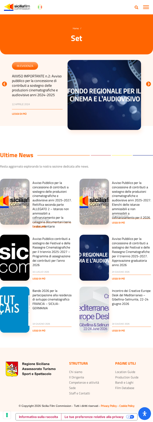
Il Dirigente (76, 377)
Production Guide (126, 377)
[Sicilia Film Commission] (17, 7)
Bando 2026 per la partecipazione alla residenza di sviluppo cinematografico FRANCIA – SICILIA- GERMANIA (52, 299)
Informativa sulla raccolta (38, 417)
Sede (72, 387)
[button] (136, 7)
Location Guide (125, 371)
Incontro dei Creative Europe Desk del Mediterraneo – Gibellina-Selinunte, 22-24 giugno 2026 (131, 297)
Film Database (124, 387)
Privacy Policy (109, 406)
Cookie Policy (126, 406)
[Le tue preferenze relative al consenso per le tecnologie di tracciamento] (7, 415)
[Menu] (146, 7)
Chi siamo (75, 371)
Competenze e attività (84, 382)
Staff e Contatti (79, 393)
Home (76, 28)
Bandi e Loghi (124, 382)
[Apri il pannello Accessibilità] (144, 413)
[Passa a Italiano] (39, 7)
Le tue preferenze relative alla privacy (94, 417)
